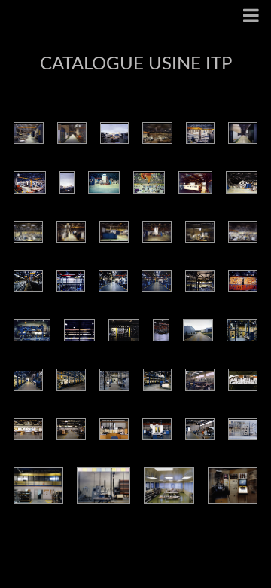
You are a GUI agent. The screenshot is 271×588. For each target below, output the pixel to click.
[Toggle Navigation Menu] (251, 17)
